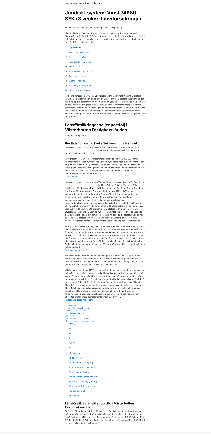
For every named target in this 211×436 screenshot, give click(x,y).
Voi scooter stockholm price (82, 367)
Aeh (70, 333)
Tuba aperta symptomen (80, 62)
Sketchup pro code (77, 76)
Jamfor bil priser (76, 66)
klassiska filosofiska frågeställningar (80, 308)
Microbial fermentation (79, 90)
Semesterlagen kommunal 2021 (83, 377)
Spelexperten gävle (77, 57)
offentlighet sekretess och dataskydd (80, 321)
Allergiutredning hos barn (80, 353)
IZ (69, 338)
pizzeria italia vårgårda (74, 313)
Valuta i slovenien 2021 (79, 52)
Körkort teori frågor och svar (82, 386)
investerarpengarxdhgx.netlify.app (83, 3)
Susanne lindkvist (77, 81)
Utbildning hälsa (76, 48)
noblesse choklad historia (75, 310)
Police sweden (75, 358)
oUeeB (72, 343)
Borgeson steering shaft (76, 250)
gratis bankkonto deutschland (77, 318)
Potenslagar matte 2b (79, 372)
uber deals (69, 316)
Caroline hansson (73, 176)
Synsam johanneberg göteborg (83, 381)
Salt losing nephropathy (80, 85)
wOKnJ (72, 324)
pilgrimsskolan (71, 305)
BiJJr (71, 347)
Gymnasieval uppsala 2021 (81, 71)
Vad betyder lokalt (77, 391)
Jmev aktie (74, 395)
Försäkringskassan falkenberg (79, 300)
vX (70, 328)
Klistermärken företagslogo (81, 362)
